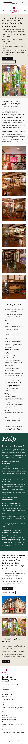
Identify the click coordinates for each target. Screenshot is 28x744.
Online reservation (8, 2)
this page (10, 733)
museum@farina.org (7, 499)
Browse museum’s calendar (8, 699)
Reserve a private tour (8, 62)
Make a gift (6, 661)
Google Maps (5, 711)
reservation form (6, 468)
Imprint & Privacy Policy (14, 741)
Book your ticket (7, 58)
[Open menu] (3, 10)
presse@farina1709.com (8, 726)
